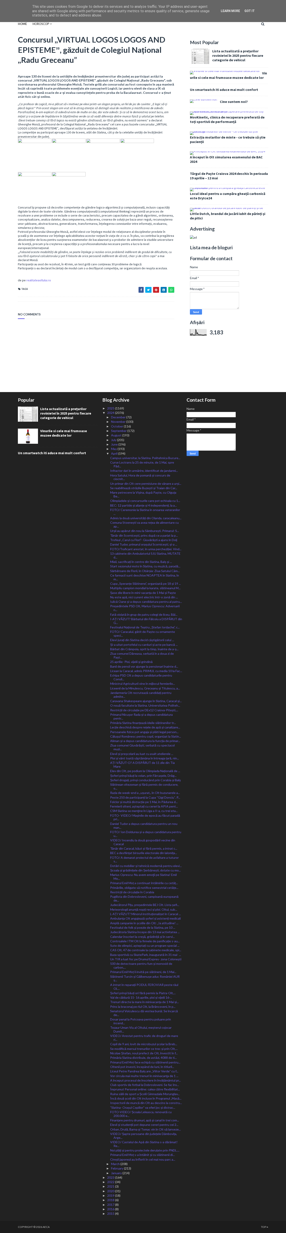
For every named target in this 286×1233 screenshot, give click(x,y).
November (118, 421)
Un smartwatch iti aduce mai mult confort (224, 89)
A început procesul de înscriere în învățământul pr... (145, 1080)
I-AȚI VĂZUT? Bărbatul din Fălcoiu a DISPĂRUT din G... (146, 621)
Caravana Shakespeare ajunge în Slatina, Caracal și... (146, 701)
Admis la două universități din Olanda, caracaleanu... (145, 518)
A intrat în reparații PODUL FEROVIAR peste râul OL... (144, 986)
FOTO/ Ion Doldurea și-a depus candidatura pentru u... (145, 834)
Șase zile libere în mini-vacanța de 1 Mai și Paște (143, 593)
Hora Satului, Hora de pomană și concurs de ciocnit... (140, 477)
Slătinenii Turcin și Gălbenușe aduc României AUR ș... (145, 978)
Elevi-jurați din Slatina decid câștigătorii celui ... (142, 640)
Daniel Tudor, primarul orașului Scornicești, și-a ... (143, 544)
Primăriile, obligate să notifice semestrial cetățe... (144, 887)
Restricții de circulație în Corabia (132, 892)
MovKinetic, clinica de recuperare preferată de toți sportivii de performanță (227, 119)
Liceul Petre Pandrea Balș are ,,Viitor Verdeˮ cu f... (144, 1071)
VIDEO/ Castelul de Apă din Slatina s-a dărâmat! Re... (144, 1144)
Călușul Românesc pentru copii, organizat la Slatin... (145, 736)
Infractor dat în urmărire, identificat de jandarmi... (144, 470)
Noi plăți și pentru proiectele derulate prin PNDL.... (144, 1150)
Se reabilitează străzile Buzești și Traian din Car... (143, 488)
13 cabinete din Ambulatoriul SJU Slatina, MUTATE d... (145, 555)
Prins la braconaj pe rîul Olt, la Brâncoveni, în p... (142, 1006)
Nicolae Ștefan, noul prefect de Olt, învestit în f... (144, 1053)
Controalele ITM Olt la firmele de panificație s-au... (145, 941)
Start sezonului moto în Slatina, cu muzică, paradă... (145, 566)
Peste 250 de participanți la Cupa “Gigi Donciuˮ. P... (145, 797)
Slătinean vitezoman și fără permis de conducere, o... (144, 786)
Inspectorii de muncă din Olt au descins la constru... (146, 1103)
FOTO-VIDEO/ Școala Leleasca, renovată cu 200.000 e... (141, 1114)
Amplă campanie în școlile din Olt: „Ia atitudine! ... (144, 923)
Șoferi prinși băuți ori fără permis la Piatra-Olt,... (143, 993)
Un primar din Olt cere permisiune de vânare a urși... (145, 483)
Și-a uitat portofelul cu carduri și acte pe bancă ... (144, 644)
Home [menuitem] (22, 24)
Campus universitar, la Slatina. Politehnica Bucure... (145, 458)
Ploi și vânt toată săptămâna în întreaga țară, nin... (144, 758)
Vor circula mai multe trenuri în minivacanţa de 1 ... (144, 1076)
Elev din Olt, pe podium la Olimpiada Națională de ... (145, 771)
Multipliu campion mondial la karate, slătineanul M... (145, 588)
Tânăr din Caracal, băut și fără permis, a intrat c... (143, 848)
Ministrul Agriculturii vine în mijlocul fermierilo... (142, 683)
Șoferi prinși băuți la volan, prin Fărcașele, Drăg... (143, 775)
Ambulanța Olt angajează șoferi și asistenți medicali (145, 918)
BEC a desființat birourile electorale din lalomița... (143, 853)
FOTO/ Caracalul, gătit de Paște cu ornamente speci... (142, 633)
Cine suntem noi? (234, 101)
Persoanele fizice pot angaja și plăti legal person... (144, 732)
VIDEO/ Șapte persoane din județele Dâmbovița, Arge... (143, 1135)
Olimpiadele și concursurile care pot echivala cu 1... (145, 501)
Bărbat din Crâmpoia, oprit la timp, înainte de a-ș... (144, 649)
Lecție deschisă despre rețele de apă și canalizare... (145, 727)
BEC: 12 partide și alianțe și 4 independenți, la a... (143, 505)
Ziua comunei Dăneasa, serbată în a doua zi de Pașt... (142, 655)
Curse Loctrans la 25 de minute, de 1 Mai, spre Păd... (142, 464)
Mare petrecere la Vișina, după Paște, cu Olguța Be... (143, 494)
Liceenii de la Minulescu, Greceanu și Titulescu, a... (145, 688)
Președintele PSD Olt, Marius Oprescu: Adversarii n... (145, 608)
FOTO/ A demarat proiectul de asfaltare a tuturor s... (144, 859)
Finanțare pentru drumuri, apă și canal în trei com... (144, 1120)
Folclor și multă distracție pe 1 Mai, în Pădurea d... (144, 802)
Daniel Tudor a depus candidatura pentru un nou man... (143, 825)
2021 (111, 1186)
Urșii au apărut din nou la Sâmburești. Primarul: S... (144, 531)
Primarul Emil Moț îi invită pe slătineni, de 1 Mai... (143, 972)
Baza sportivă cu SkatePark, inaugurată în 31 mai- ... (145, 955)
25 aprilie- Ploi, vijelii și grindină (131, 662)
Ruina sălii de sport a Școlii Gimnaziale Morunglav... (145, 1094)
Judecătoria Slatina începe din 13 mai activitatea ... (145, 932)
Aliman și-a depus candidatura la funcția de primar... (145, 741)
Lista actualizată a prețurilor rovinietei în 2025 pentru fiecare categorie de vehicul (237, 55)
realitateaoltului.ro (38, 280)
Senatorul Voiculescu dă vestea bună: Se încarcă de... (144, 1013)
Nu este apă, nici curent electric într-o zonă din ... (144, 597)
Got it (249, 11)
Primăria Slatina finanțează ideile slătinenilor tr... (143, 723)
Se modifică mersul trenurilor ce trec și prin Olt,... (144, 1049)
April (114, 453)
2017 (111, 1204)
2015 (111, 1213)
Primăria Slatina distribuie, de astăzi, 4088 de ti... (143, 1057)
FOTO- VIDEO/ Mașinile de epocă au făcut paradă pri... (145, 817)
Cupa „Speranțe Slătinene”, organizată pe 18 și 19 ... (145, 583)
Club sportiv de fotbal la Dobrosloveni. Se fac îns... (144, 1085)
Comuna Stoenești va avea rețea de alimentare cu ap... (144, 524)
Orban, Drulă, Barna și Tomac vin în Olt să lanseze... (145, 1129)
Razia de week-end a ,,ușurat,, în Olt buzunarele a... (145, 793)
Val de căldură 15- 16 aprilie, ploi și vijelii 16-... (141, 997)
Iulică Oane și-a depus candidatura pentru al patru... (146, 601)
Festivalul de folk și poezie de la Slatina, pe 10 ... (142, 927)
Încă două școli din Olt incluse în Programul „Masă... (145, 1098)
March (115, 1164)
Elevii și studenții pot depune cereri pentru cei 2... (144, 1125)
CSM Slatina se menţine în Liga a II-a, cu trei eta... (144, 811)
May (114, 449)
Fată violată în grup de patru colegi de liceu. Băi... (143, 614)
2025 (111, 408)
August (116, 435)
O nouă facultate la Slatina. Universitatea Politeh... (145, 705)
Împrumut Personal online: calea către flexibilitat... (145, 1089)
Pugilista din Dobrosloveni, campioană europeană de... (144, 898)
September (119, 431)
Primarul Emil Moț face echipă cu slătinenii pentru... (145, 1062)
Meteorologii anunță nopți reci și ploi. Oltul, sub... (143, 909)
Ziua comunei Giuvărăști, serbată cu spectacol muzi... (142, 747)
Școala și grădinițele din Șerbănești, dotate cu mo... (145, 870)
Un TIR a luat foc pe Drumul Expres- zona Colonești (145, 959)
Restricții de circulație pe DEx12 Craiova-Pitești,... (144, 710)
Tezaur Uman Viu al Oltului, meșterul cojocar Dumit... (141, 1029)
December (118, 417)
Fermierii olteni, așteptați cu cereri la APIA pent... (144, 806)
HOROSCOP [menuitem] (41, 24)
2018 (111, 1200)
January (116, 1173)
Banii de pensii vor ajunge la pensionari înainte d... (144, 666)
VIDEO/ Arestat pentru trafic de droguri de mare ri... (144, 1037)
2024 (111, 413)
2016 (111, 1209)
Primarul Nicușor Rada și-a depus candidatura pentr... (141, 716)
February (117, 1168)
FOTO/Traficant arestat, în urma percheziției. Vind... (145, 549)
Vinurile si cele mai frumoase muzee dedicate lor (228, 75)
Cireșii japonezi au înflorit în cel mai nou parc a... (142, 1159)
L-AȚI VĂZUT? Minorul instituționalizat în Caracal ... (145, 914)
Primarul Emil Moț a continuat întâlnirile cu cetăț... (144, 883)
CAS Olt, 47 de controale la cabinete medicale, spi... (145, 950)
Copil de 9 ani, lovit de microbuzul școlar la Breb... (143, 1044)
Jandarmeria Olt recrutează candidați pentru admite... (140, 694)
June (114, 444)
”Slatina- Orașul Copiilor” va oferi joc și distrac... (142, 1107)
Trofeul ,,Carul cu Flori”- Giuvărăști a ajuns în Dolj (143, 540)
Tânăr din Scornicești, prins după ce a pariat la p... (144, 535)
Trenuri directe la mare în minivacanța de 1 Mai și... (144, 1002)
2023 (111, 1177)
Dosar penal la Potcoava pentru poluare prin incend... (140, 1021)
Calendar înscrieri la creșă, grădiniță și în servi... (142, 937)
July (114, 440)
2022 (111, 1182)
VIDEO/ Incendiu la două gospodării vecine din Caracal (142, 842)
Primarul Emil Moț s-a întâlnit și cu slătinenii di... (142, 1155)
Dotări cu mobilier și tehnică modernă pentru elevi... (146, 866)
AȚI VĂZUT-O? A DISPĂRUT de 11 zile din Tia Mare (142, 764)
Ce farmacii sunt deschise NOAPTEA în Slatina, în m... (144, 577)
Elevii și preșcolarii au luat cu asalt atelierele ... (141, 754)
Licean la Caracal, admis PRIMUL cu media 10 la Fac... (146, 671)
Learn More (230, 11)
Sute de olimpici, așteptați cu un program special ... (144, 945)
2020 (111, 1191)
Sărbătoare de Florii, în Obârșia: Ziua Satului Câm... (145, 571)
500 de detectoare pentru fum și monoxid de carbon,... (141, 965)
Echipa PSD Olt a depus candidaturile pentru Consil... (141, 677)
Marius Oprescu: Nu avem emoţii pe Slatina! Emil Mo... (143, 876)
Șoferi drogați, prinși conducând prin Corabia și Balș (145, 780)
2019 (111, 1195)
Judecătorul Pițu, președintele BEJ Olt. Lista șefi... (144, 905)
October (117, 426)
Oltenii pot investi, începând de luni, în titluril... (142, 1067)
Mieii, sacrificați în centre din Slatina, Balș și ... (141, 562)
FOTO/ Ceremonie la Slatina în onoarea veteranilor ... (145, 511)
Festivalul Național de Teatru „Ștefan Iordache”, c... (145, 627)
